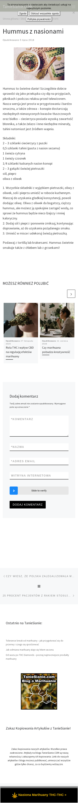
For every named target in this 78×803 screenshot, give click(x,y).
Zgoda (22, 13)
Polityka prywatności (39, 19)
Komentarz (22, 419)
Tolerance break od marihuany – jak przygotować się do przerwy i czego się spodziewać (34, 642)
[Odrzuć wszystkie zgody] (73, 12)
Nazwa (17, 446)
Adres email (23, 461)
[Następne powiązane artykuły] (71, 294)
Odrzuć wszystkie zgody (45, 13)
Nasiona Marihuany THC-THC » (42, 795)
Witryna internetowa (31, 475)
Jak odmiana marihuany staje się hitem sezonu (30, 649)
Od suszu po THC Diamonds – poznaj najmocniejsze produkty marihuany (37, 656)
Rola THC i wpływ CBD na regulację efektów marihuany (20, 352)
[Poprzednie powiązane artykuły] (62, 294)
